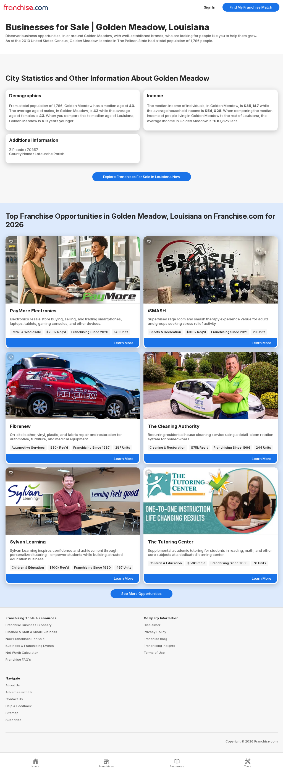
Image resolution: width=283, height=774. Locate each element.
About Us (13, 685)
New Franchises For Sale (25, 639)
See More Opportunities (141, 593)
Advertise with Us (19, 692)
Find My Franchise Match (251, 7)
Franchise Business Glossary (29, 625)
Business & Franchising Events (30, 646)
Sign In (209, 7)
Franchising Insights (159, 646)
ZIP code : (18, 149)
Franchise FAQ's (18, 659)
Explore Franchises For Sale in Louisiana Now (141, 176)
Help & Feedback (19, 706)
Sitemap (12, 713)
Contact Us (14, 699)
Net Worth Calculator (22, 653)
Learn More (123, 343)
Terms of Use (154, 653)
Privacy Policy (155, 632)
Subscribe (13, 720)
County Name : (22, 153)
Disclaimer (152, 625)
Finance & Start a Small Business (31, 632)
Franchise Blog (155, 639)
